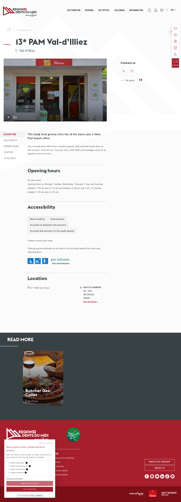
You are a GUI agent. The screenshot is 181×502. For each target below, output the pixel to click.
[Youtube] (157, 476)
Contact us (160, 468)
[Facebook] (147, 476)
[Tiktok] (167, 476)
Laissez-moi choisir (29, 483)
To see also (10, 158)
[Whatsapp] (172, 476)
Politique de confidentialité (14, 478)
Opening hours (11, 146)
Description (10, 134)
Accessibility (10, 140)
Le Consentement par (30, 495)
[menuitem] (74, 12)
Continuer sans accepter (45, 443)
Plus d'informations (60, 263)
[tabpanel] (55, 90)
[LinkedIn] (162, 476)
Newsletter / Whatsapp (159, 462)
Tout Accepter (29, 489)
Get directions (90, 302)
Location (8, 152)
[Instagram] (152, 476)
